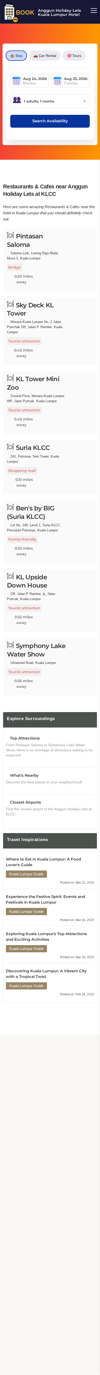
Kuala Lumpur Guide (26, 874)
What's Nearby (24, 775)
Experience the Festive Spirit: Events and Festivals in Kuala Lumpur (45, 899)
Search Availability (50, 120)
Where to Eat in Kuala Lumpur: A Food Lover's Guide (43, 862)
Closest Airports (25, 802)
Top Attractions (24, 738)
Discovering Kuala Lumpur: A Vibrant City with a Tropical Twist (46, 973)
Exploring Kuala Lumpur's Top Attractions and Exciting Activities (46, 936)
